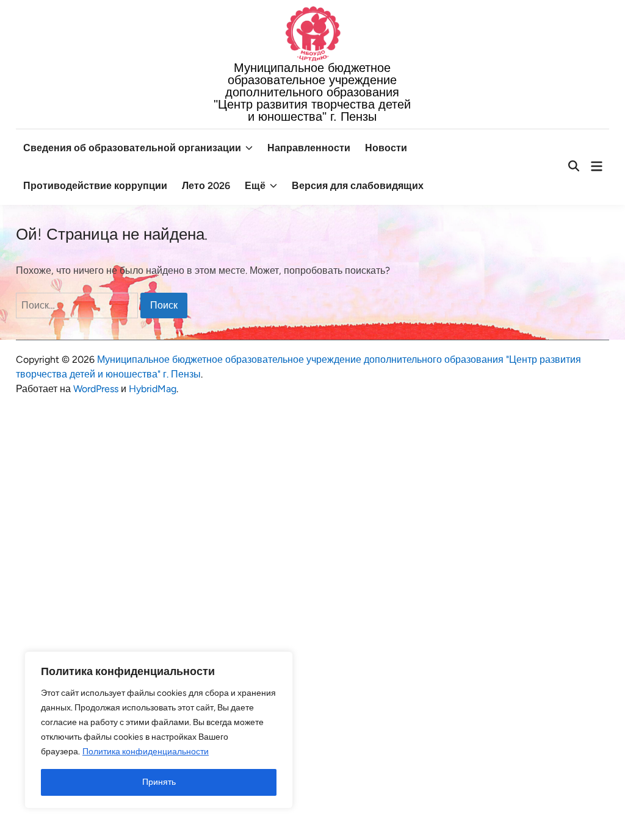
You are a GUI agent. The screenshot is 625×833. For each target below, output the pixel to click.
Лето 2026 (206, 185)
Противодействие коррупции (95, 185)
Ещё (255, 185)
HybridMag (152, 389)
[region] (158, 730)
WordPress (95, 389)
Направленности (308, 148)
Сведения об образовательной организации (132, 148)
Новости (386, 148)
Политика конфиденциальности (145, 751)
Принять (159, 782)
